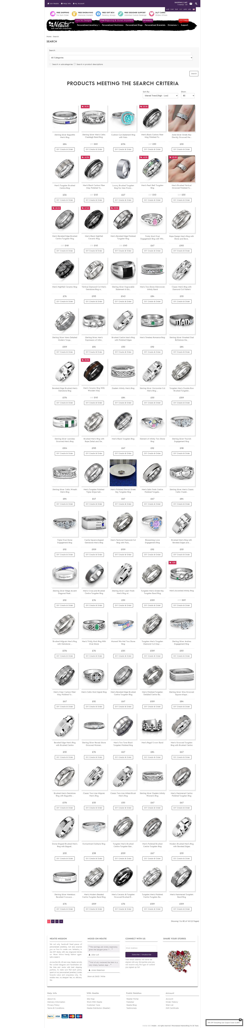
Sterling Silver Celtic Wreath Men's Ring (65, 491)
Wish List (169, 1005)
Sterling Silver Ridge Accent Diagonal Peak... (65, 592)
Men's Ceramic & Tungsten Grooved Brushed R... (123, 896)
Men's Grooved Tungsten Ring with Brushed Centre (181, 744)
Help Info (67, 3)
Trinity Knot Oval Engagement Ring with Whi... (152, 237)
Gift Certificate (172, 1008)
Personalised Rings (134, 25)
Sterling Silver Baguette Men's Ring (65, 136)
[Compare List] (70, 128)
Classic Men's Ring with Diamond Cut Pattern (181, 288)
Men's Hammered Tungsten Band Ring (181, 896)
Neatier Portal (132, 999)
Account (169, 999)
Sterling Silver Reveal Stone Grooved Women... (94, 744)
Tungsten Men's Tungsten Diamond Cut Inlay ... (152, 642)
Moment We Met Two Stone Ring (123, 642)
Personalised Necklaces (113, 23)
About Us (51, 999)
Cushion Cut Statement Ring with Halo (123, 136)
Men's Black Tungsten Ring (123, 439)
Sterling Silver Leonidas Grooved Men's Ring (65, 440)
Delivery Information (56, 1002)
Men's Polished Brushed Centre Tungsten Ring (152, 845)
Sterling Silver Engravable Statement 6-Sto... (123, 288)
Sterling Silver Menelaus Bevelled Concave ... (64, 896)
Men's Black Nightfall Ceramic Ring (94, 237)
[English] (194, 9)
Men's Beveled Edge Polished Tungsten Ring (123, 237)
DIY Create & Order (65, 149)
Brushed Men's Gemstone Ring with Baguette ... (65, 794)
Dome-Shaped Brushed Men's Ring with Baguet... (64, 845)
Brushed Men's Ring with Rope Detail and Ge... (94, 440)
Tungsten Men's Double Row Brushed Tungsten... (182, 389)
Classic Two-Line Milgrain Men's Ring (94, 794)
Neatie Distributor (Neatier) (98, 1008)
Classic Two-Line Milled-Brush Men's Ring (123, 794)
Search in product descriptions (90, 64)
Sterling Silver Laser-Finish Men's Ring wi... (123, 592)
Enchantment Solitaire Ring (94, 844)
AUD (167, 9)
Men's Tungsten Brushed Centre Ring (64, 187)
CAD (172, 9)
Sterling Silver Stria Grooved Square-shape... (181, 693)
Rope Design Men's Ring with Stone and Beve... (181, 237)
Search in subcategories (62, 64)
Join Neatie (54, 3)
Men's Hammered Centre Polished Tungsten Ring (181, 794)
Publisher (130, 1002)
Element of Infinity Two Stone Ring (152, 440)
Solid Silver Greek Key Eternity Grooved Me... (181, 136)
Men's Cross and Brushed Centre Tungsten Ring (94, 592)
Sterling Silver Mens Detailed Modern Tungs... (64, 339)
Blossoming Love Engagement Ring (152, 541)
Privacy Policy (53, 1005)
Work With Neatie (94, 1002)
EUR (176, 9)
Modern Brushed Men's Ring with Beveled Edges (182, 845)
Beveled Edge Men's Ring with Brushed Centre (65, 744)
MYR (185, 9)
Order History (172, 1002)
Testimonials (131, 1008)
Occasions (172, 25)
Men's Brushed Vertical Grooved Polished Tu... (181, 186)
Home (49, 36)
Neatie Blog (131, 1005)
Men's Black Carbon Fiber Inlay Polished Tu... (152, 136)
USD (189, 9)
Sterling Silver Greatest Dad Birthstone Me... (182, 339)
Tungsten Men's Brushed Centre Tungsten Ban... (123, 845)
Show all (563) (93, 976)
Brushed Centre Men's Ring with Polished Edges (123, 339)
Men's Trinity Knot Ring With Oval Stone (94, 642)
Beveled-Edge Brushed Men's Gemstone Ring (64, 389)
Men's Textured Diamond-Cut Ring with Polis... (123, 541)
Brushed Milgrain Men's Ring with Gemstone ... (65, 642)
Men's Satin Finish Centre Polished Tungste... (152, 491)
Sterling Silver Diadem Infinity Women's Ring (152, 794)
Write (103, 976)
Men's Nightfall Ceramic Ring (64, 287)
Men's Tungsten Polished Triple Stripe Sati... (94, 491)
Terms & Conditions (55, 1008)
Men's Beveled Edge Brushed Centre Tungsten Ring (64, 237)
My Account (79, 3)
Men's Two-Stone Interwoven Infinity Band (152, 288)
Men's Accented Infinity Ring (182, 591)
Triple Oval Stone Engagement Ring (64, 541)
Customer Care (93, 1005)
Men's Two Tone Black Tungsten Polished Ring (123, 744)
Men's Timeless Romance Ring (152, 337)
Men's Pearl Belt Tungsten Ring (152, 186)
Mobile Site (146, 1025)
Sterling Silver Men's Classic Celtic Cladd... (182, 491)
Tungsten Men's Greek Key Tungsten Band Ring (152, 592)
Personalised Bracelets (154, 23)
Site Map (90, 999)
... (110, 950)
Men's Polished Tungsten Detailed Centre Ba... (152, 693)
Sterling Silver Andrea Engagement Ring (181, 642)
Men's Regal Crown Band (152, 743)
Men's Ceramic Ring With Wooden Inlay (94, 389)
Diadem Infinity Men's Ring (123, 388)
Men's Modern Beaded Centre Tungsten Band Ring (94, 896)
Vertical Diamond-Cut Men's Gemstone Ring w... (94, 288)
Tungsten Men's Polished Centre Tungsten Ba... (152, 896)
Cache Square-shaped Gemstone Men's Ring (93, 541)
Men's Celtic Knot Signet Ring (94, 692)
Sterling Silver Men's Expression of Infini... (94, 339)
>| (61, 921)
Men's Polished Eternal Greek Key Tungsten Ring (123, 491)
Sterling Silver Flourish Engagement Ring (181, 440)
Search (56, 36)
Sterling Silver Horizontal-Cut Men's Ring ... (152, 389)
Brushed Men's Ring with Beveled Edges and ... (181, 541)
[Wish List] (74, 128)
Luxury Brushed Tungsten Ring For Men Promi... (123, 187)
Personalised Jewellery (87, 23)
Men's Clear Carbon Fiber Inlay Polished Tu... (65, 693)
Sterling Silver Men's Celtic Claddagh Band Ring (93, 136)
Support (184, 23)
